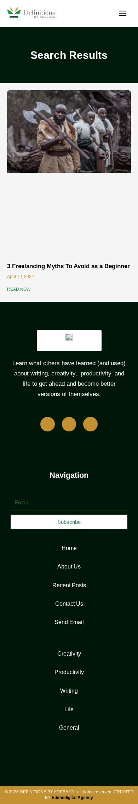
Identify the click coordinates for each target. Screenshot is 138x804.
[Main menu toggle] (122, 13)
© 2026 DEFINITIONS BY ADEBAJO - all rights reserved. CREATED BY (69, 794)
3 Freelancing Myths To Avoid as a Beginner (68, 266)
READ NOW (18, 289)
